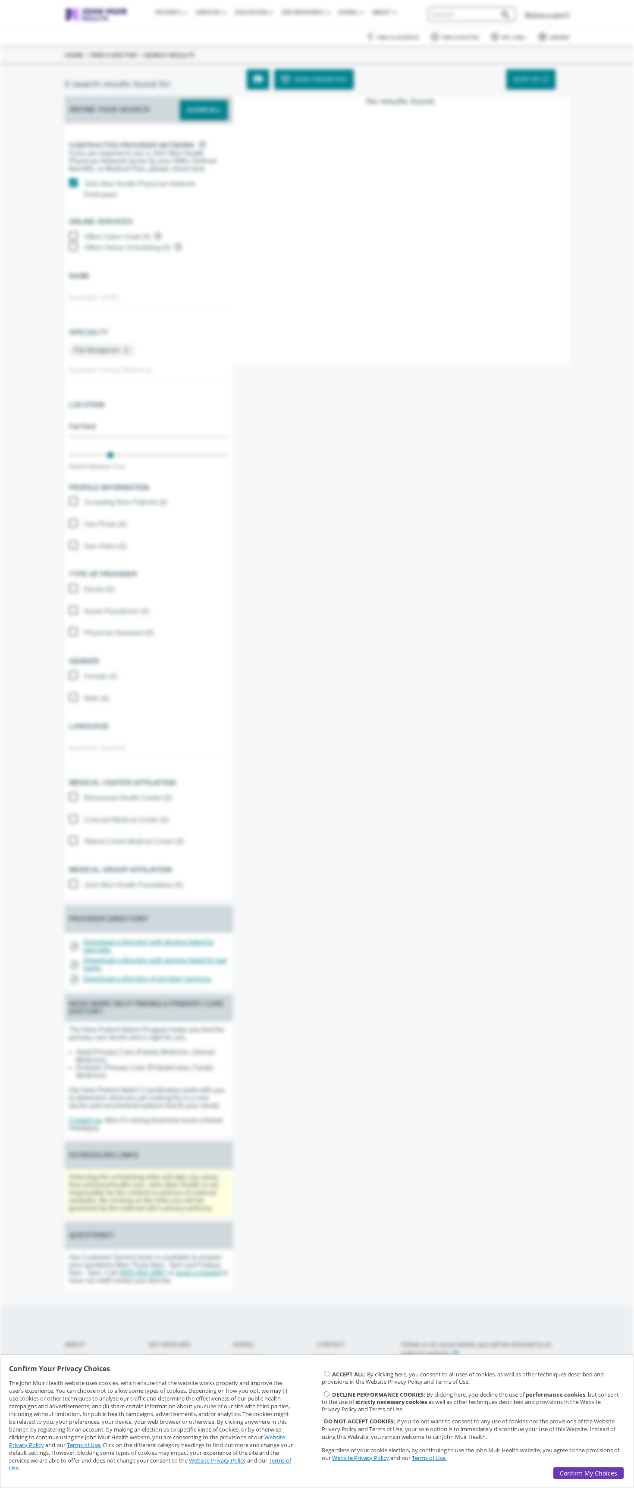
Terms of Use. (84, 1445)
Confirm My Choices (588, 1473)
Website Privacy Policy (217, 1460)
